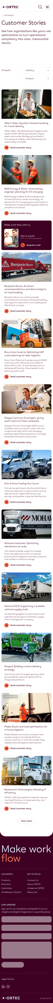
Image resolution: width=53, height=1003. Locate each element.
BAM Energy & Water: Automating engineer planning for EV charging (23, 190)
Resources (32, 892)
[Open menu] (47, 7)
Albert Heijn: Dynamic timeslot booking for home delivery (26, 125)
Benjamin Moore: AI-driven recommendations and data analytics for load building (25, 289)
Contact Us (32, 880)
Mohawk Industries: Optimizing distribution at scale (21, 545)
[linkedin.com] (3, 945)
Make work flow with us (17, 225)
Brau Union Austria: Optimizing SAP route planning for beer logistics (24, 354)
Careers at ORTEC (36, 888)
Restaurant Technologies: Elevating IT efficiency (25, 791)
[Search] (40, 7)
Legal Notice (7, 938)
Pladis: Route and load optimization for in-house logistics (25, 728)
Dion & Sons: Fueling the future (21, 483)
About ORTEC (34, 884)
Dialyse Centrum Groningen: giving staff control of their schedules (24, 419)
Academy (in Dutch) (11, 892)
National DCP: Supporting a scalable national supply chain (24, 608)
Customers (6, 888)
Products (5, 880)
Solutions (6, 884)
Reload (4, 925)
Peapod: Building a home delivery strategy (22, 668)
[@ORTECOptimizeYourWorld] (8, 945)
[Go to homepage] (10, 7)
